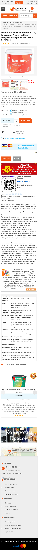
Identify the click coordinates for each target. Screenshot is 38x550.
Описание (6, 158)
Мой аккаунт (9, 503)
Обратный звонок (19, 2)
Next (35, 392)
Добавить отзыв (25, 43)
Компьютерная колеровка (13, 528)
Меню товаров (9, 15)
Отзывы (17, 158)
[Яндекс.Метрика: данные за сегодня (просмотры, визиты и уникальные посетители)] (8, 478)
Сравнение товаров (11, 509)
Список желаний (10, 506)
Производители (10, 522)
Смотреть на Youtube (19, 436)
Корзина (7, 513)
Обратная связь (10, 491)
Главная (5, 22)
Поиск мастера (10, 487)
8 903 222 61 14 (32, 3)
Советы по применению (13, 525)
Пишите (20, 181)
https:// (11, 194)
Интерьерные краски (16, 22)
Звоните (28, 181)
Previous (3, 392)
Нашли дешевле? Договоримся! (15, 139)
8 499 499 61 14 (32, 2)
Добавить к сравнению (20, 132)
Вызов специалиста (11, 484)
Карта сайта (9, 532)
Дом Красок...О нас (11, 494)
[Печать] (36, 152)
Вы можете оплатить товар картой (26, 146)
